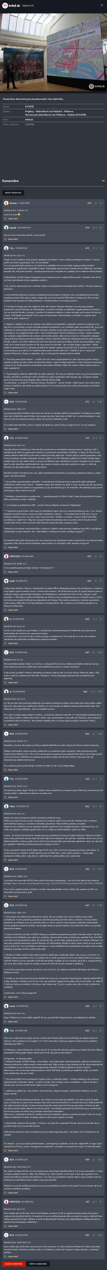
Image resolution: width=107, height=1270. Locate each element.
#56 (23, 1013)
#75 (89, 203)
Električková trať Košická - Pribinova (54, 111)
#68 (87, 618)
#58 (87, 1159)
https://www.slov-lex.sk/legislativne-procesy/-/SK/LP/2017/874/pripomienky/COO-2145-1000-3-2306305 (57, 883)
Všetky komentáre (38, 1264)
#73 (87, 248)
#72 (23, 255)
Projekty (29, 111)
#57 (29, 1167)
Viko (12, 248)
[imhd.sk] (11, 6)
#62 (23, 445)
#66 (21, 659)
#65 (23, 699)
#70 (89, 556)
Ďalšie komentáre (13, 1264)
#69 (25, 563)
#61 (23, 813)
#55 (29, 1242)
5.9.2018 (29, 106)
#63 (25, 741)
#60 (25, 876)
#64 (87, 778)
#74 (26, 210)
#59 (24, 912)
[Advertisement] (53, 153)
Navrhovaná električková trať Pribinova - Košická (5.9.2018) (55, 114)
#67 (23, 626)
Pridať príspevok (13, 193)
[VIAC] (103, 181)
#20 (40, 1041)
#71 (23, 409)
